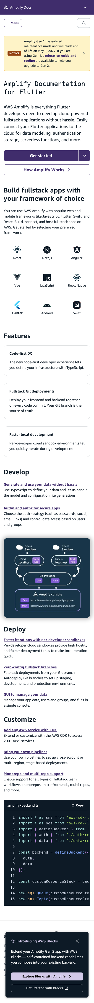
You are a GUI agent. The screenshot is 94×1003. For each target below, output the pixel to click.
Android (47, 313)
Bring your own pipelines (25, 751)
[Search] (83, 23)
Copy (81, 806)
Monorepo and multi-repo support (33, 773)
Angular (76, 258)
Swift (77, 313)
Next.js (47, 258)
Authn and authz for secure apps (32, 508)
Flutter (17, 313)
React (17, 258)
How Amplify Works (44, 169)
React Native (77, 285)
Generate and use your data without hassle (41, 484)
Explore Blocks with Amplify (44, 976)
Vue (17, 285)
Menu (15, 23)
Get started (41, 155)
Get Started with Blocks (44, 988)
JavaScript (47, 285)
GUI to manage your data (25, 694)
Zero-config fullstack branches (30, 667)
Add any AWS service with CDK (30, 730)
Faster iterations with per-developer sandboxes (44, 639)
